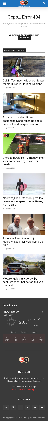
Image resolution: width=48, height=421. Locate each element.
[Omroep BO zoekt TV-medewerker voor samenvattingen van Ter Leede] (24, 143)
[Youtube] (34, 407)
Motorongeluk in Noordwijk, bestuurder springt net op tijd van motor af (23, 282)
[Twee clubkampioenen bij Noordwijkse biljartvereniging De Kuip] (24, 224)
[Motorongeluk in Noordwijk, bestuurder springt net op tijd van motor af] (24, 264)
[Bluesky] (42, 407)
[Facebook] (6, 407)
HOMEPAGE (24, 38)
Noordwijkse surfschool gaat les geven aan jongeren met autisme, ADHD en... (23, 201)
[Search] (44, 3)
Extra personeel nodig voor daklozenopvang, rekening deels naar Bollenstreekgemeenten (22, 121)
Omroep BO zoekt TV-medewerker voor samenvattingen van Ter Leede (24, 161)
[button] (4, 3)
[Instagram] (13, 407)
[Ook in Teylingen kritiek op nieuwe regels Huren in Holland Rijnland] (24, 66)
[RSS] (20, 407)
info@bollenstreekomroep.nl (24, 389)
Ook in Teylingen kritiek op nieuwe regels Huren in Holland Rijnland (24, 82)
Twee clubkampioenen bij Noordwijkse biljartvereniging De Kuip (23, 242)
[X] (27, 407)
